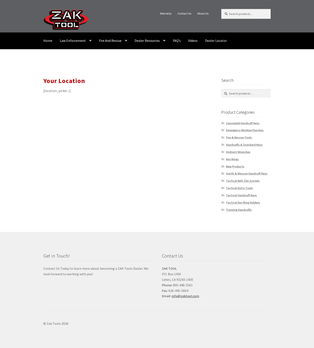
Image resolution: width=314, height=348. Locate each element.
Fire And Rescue (110, 40)
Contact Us (184, 13)
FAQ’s (177, 40)
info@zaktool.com (185, 296)
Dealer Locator (216, 40)
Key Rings (232, 159)
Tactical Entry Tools (239, 188)
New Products (235, 166)
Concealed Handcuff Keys (243, 123)
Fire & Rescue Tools (239, 137)
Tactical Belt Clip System (243, 181)
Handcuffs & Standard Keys (244, 145)
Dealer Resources (147, 40)
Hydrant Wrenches (238, 152)
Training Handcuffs (239, 210)
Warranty (166, 13)
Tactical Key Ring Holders (243, 202)
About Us (203, 13)
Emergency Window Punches (245, 130)
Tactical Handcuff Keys (241, 195)
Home (47, 40)
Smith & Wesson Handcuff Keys (246, 173)
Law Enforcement (73, 40)
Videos (193, 40)
